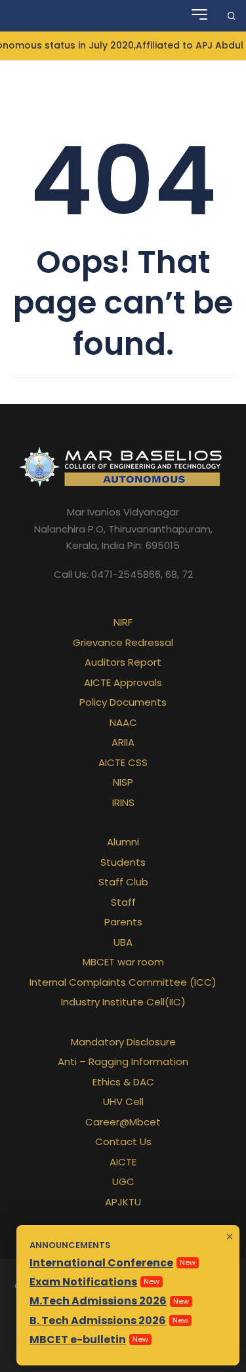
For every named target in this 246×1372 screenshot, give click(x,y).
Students (123, 862)
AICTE (123, 1162)
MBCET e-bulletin (78, 1339)
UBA (123, 942)
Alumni (123, 842)
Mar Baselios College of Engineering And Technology (68, 16)
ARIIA (123, 742)
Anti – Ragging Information (123, 1061)
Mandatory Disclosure (123, 1042)
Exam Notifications (83, 1282)
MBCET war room (123, 962)
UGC (123, 1181)
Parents (123, 922)
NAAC (123, 722)
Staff (123, 902)
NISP (123, 782)
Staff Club (123, 882)
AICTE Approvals (123, 682)
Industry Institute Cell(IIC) (123, 1002)
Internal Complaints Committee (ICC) (123, 982)
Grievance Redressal (123, 642)
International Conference (101, 1263)
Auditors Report (123, 662)
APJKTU (123, 1202)
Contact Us (123, 1141)
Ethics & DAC (123, 1082)
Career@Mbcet (123, 1122)
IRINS (123, 802)
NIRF (123, 622)
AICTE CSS (123, 762)
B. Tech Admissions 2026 (98, 1320)
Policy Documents (123, 702)
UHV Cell (123, 1101)
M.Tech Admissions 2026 (98, 1301)
